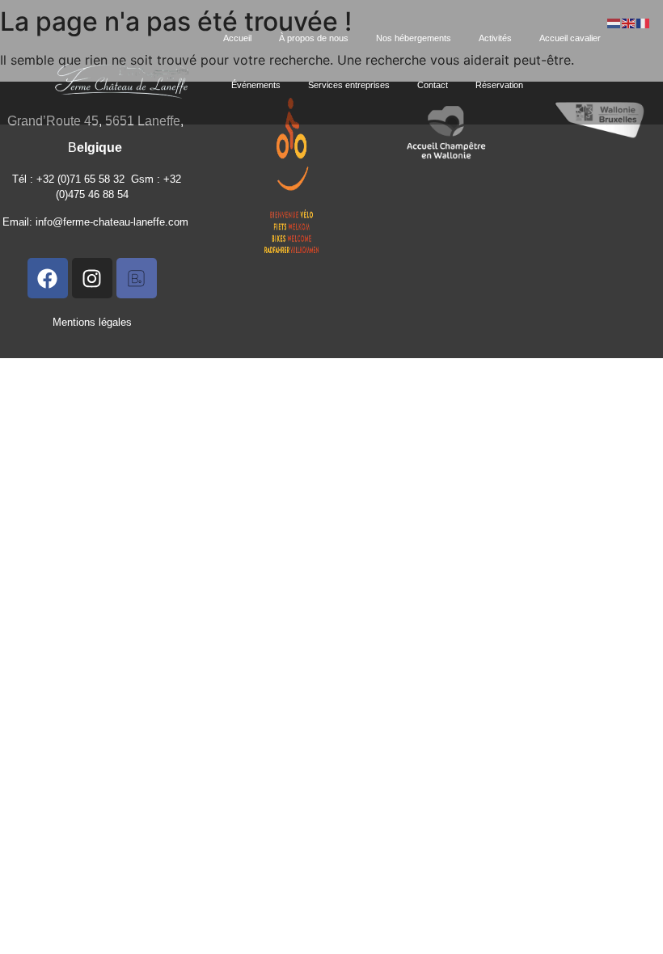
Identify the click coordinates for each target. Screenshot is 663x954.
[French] (643, 22)
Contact (432, 85)
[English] (629, 22)
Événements (256, 85)
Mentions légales (92, 322)
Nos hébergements (413, 38)
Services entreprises (349, 85)
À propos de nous (313, 38)
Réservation (499, 85)
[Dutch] (614, 22)
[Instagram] (92, 278)
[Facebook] (47, 278)
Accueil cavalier (570, 38)
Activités (495, 38)
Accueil (237, 38)
